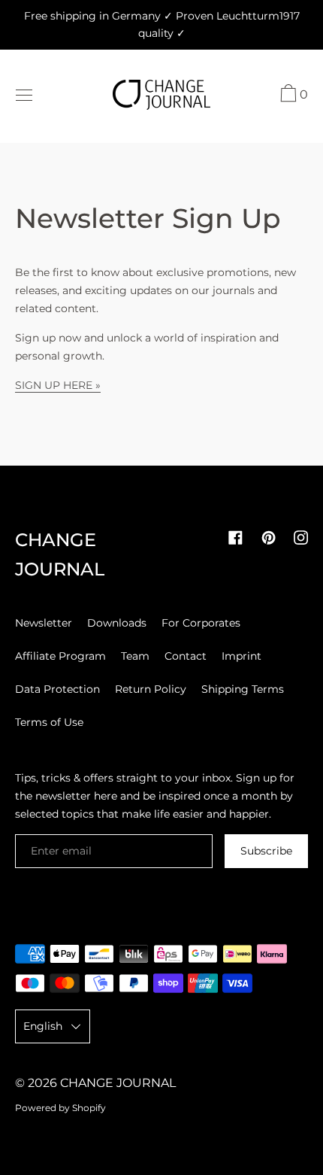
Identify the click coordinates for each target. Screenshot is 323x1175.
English (42, 1026)
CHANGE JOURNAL (118, 1083)
